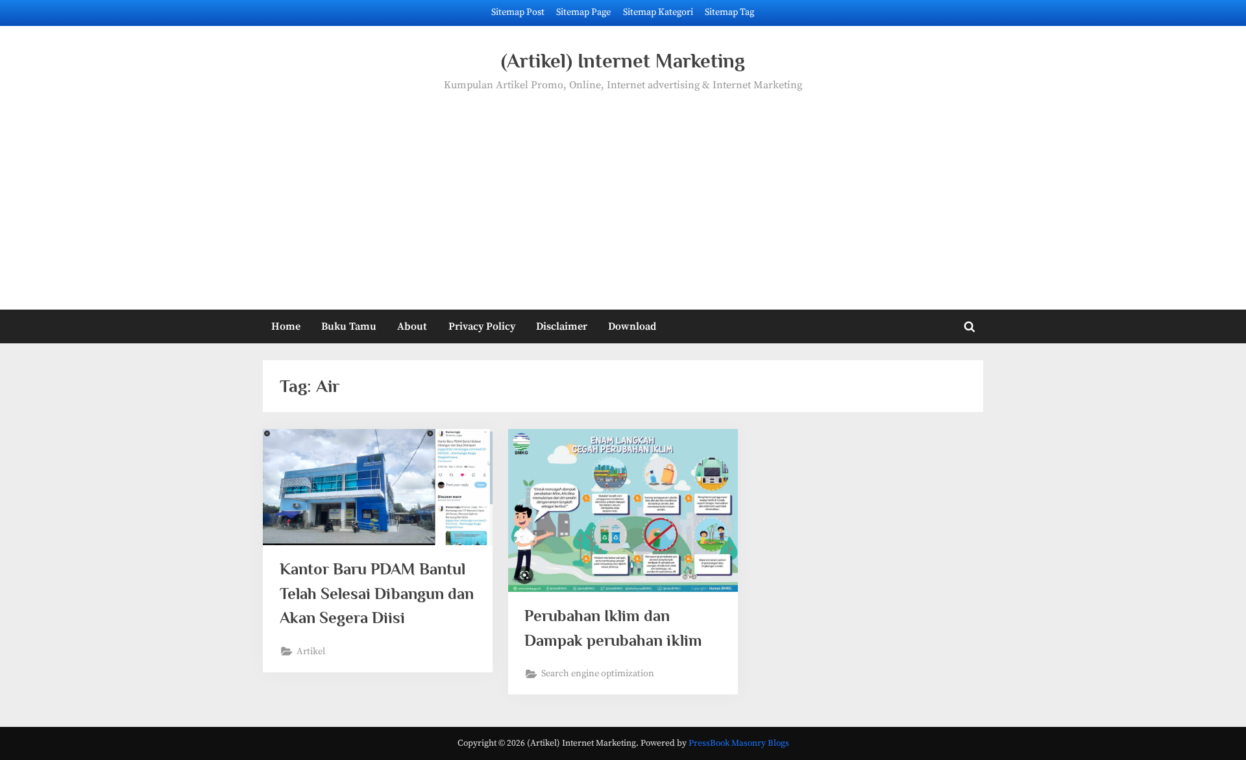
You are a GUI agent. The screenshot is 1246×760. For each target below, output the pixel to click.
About (412, 326)
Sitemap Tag (729, 12)
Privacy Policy (481, 326)
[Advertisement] (623, 191)
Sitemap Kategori (658, 12)
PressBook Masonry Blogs (739, 743)
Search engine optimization (597, 674)
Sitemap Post (517, 12)
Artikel (311, 651)
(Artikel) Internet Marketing (623, 60)
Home (285, 326)
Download (632, 326)
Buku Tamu (348, 326)
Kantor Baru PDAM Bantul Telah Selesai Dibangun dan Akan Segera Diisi (377, 593)
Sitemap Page (583, 12)
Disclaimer (561, 326)
